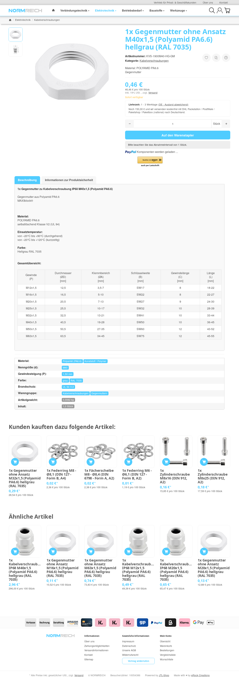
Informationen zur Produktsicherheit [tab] (69, 180)
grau (65, 380)
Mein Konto (165, 636)
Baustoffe (155, 10)
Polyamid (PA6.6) (72, 361)
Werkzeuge (177, 10)
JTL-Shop (164, 675)
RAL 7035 (76, 380)
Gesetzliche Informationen (135, 636)
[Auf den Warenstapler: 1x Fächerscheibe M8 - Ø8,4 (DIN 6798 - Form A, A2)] (90, 462)
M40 (65, 367)
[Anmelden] (220, 10)
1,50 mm (67, 374)
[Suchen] (212, 10)
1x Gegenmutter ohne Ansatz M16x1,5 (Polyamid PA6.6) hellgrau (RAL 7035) (63, 568)
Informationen (91, 636)
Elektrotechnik (104, 10)
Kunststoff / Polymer (95, 361)
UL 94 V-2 (68, 386)
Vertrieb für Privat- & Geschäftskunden (175, 2)
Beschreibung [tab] (27, 180)
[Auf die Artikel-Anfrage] (206, 58)
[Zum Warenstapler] (227, 10)
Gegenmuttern (99, 393)
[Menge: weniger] (129, 123)
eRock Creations (200, 675)
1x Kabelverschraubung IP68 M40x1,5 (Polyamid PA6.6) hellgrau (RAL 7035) (25, 569)
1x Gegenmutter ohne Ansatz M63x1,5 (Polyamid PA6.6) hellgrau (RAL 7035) (100, 568)
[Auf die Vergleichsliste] (216, 58)
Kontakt (223, 2)
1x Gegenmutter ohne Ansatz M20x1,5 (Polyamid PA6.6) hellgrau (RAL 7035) (214, 568)
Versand (152, 92)
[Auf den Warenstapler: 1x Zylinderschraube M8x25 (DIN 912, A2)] (204, 462)
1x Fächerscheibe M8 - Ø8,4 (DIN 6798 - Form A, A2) (99, 474)
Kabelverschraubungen (154, 61)
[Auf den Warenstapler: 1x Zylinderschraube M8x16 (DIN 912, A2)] (166, 462)
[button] (15, 34)
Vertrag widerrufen (138, 661)
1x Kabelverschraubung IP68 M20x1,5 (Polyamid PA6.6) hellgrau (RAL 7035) (176, 569)
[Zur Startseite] (25, 10)
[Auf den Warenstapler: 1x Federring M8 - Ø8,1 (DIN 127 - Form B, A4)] (53, 462)
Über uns (208, 2)
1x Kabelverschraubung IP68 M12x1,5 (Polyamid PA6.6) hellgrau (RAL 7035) (138, 569)
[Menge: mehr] (226, 123)
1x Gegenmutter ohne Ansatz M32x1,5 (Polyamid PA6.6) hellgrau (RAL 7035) (25, 478)
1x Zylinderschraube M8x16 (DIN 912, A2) (175, 476)
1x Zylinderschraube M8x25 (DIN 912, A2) (213, 476)
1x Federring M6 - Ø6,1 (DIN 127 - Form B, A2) (137, 474)
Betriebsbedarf (132, 10)
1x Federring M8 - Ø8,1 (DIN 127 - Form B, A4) (61, 474)
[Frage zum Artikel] (226, 58)
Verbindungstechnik (73, 10)
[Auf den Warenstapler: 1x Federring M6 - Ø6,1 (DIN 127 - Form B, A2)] (128, 462)
